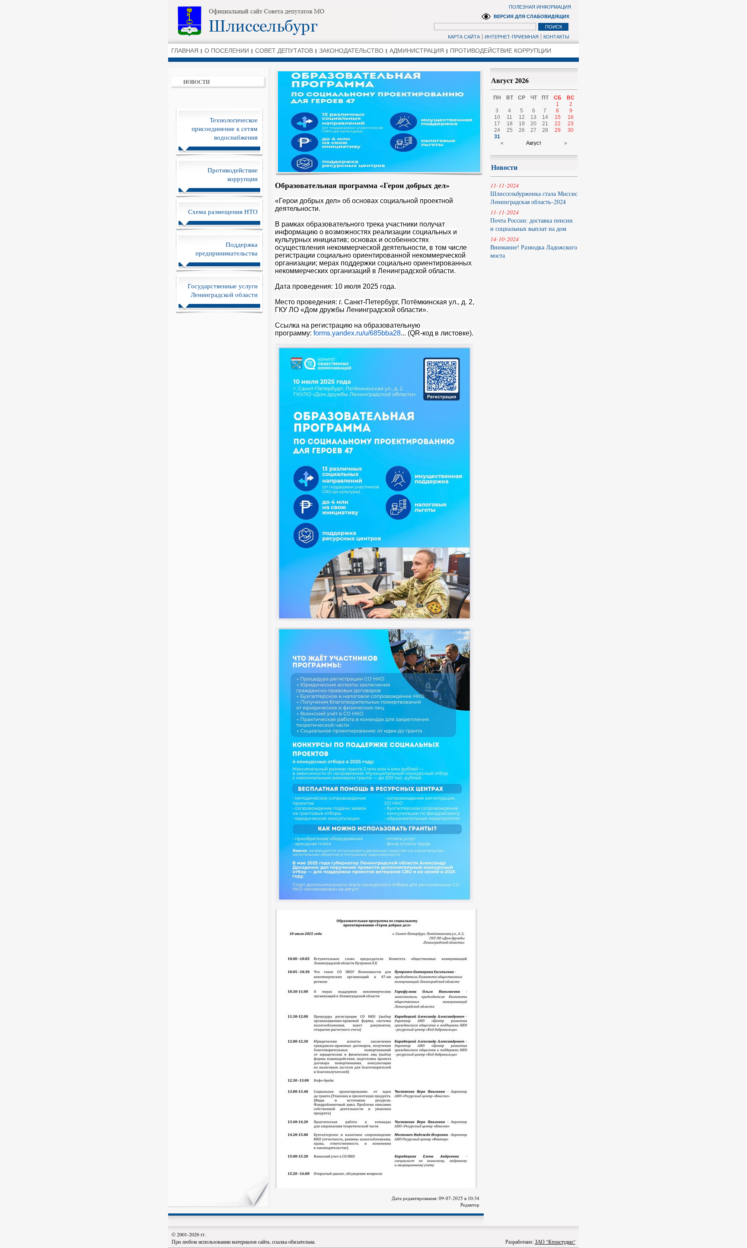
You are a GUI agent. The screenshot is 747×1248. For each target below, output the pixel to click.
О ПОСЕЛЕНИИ (226, 50)
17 (497, 124)
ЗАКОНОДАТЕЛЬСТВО (351, 50)
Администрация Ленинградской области (280, 21)
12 (522, 117)
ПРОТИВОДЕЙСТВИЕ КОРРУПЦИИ (500, 50)
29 (558, 130)
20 (533, 124)
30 (571, 130)
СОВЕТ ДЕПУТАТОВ (284, 50)
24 (497, 130)
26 (522, 130)
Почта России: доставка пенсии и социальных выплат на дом (531, 220)
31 (497, 137)
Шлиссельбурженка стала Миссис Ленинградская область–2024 (534, 193)
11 (509, 117)
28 (545, 130)
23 (571, 124)
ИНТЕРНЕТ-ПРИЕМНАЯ (512, 36)
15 (558, 117)
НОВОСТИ (196, 82)
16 (571, 117)
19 (522, 124)
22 (558, 124)
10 (497, 117)
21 (545, 124)
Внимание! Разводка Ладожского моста (533, 247)
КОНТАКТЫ (556, 36)
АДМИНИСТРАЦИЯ (416, 50)
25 (510, 130)
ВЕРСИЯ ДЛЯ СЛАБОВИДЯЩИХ (531, 16)
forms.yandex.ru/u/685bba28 (357, 333)
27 (533, 130)
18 (510, 124)
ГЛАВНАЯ (184, 50)
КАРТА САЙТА (464, 36)
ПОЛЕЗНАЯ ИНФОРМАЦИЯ (540, 7)
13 (533, 117)
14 (545, 117)
